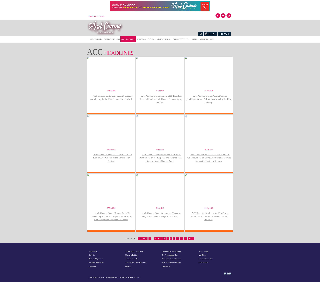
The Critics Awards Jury (170, 255)
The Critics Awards (180, 39)
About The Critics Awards (171, 251)
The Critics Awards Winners (171, 263)
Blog (212, 39)
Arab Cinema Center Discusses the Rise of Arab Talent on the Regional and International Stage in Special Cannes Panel (160, 157)
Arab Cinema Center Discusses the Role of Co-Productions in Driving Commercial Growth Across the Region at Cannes (209, 157)
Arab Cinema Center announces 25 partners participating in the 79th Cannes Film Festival (111, 97)
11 (181, 238)
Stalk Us (91, 255)
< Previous (142, 238)
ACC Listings (203, 251)
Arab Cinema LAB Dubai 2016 (135, 263)
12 (185, 238)
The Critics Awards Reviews (171, 259)
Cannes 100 (204, 39)
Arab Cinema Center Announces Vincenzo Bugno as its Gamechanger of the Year (161, 215)
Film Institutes (203, 263)
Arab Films (202, 255)
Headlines (92, 266)
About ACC (93, 251)
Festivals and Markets (96, 263)
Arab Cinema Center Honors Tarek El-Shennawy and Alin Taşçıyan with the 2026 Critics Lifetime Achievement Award (111, 216)
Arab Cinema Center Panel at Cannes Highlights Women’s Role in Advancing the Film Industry (209, 99)
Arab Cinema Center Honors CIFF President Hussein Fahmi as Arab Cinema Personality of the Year (160, 99)
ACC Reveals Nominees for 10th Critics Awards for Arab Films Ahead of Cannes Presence (209, 216)
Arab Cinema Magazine (145, 39)
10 (177, 238)
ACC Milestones (127, 39)
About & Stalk (95, 39)
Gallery (128, 266)
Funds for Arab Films (205, 259)
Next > (191, 238)
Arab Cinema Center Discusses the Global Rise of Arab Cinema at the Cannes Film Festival (112, 157)
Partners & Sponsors (112, 39)
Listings (194, 39)
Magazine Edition (131, 255)
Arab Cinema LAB (163, 39)
